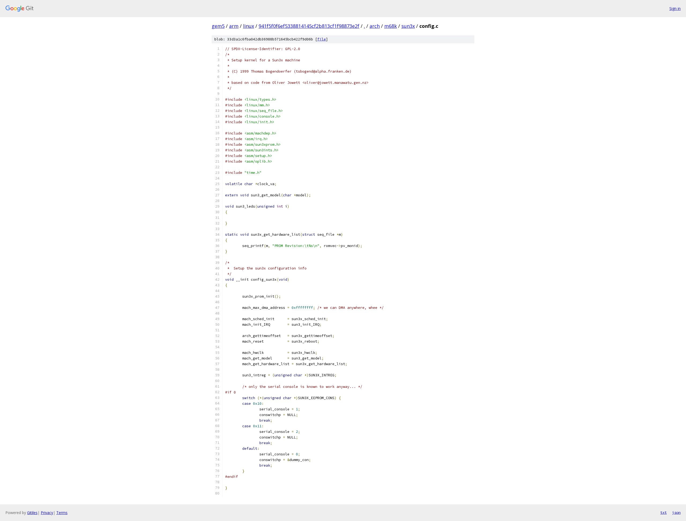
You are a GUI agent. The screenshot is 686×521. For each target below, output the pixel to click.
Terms (62, 512)
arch (375, 26)
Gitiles (32, 512)
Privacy (47, 512)
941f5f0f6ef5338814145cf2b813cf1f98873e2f (309, 26)
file (321, 39)
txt (663, 512)
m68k (390, 26)
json (676, 512)
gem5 (218, 26)
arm (233, 26)
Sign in (675, 8)
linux (248, 26)
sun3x (408, 26)
